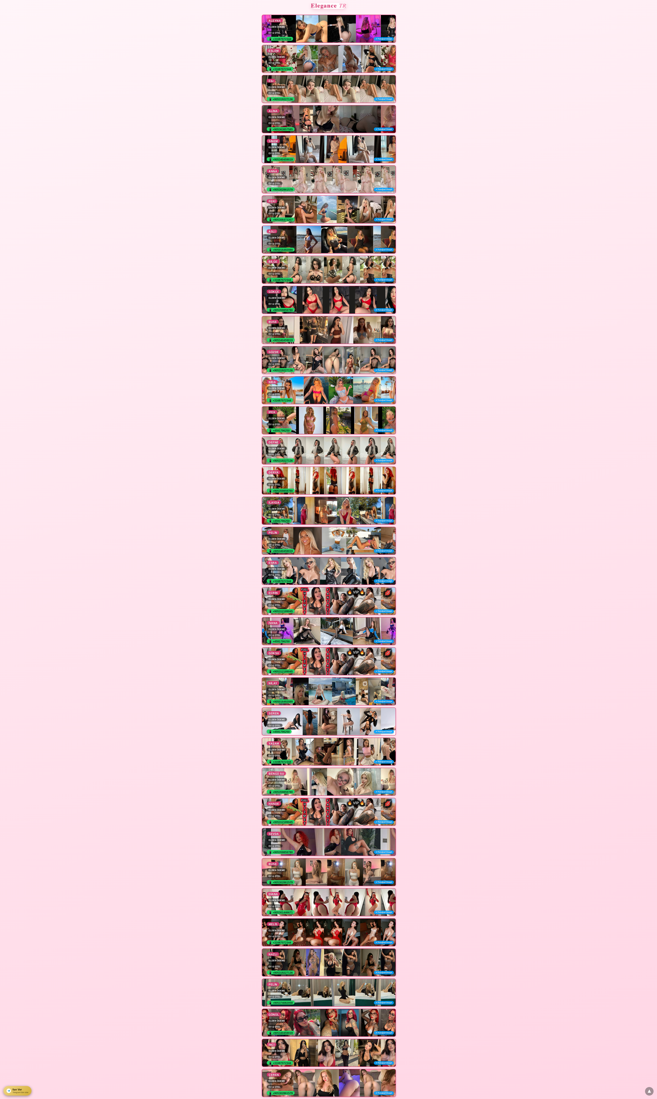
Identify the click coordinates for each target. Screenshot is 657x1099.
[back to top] (649, 1091)
